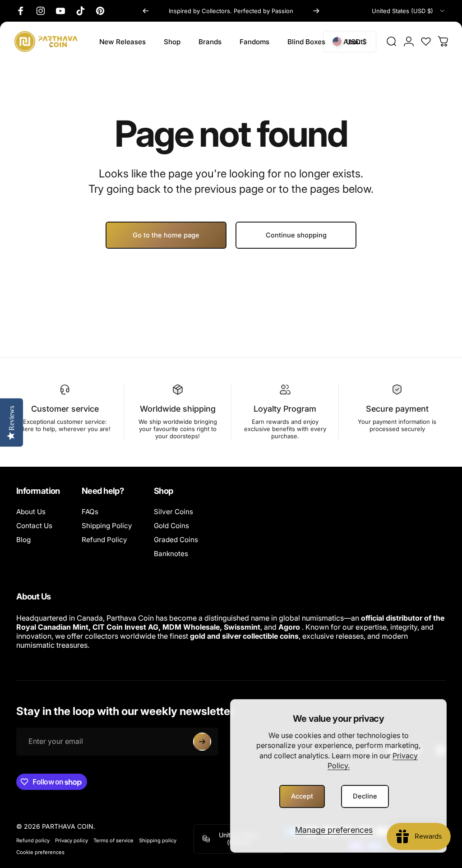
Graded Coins (176, 539)
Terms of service (113, 840)
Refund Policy (104, 539)
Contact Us (34, 525)
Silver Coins (173, 511)
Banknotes (171, 553)
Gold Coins (171, 525)
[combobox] (409, 11)
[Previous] (146, 11)
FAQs (90, 511)
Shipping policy (157, 840)
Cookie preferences (40, 852)
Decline (365, 796)
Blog (23, 539)
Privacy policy (71, 840)
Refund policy (33, 840)
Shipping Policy (107, 525)
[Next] (316, 11)
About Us (31, 511)
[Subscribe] (202, 742)
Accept (302, 796)
